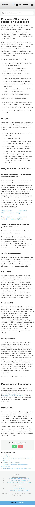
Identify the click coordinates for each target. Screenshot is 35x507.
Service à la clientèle (19, 488)
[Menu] (32, 5)
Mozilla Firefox (6, 217)
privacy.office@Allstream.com (12, 395)
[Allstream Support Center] (15, 4)
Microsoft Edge (15, 213)
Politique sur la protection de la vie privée (19, 482)
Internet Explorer (17, 219)
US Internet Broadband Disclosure (19, 478)
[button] (14, 446)
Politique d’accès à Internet (11, 462)
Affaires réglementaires (19, 477)
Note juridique (7, 455)
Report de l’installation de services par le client (17, 468)
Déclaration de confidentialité (19, 480)
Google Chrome (6, 210)
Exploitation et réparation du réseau (19, 490)
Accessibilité (6, 457)
